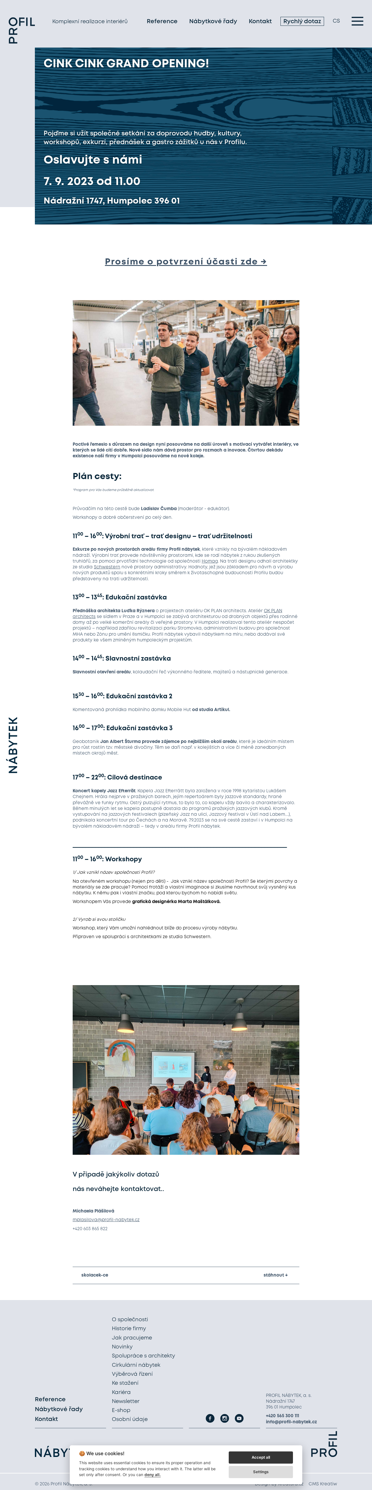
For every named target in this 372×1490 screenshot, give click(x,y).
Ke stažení (125, 1383)
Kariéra (121, 1392)
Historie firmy (129, 1328)
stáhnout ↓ (276, 1275)
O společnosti (130, 1319)
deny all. (152, 1474)
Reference (162, 21)
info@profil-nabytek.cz (291, 1422)
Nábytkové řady (213, 21)
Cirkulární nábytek (136, 1365)
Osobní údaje (130, 1419)
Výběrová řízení (132, 1374)
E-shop (121, 1410)
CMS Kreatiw (323, 1484)
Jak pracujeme (132, 1338)
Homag (210, 561)
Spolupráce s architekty (143, 1356)
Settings (261, 1471)
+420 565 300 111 (282, 1416)
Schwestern (107, 567)
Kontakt (260, 21)
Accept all (261, 1457)
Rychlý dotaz (302, 21)
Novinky (122, 1347)
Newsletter (126, 1401)
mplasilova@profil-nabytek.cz (106, 1220)
